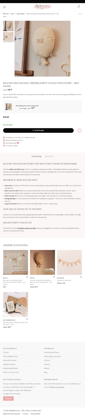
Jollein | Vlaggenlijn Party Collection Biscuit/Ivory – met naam (14, 282)
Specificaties (49, 156)
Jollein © (5, 278)
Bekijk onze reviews (57, 387)
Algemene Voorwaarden (11, 414)
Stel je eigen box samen (52, 356)
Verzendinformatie (9, 360)
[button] (67, 49)
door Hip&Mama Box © (9, 320)
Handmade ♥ (60, 278)
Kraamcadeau (20, 13)
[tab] (36, 156)
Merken (46, 368)
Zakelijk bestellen (9, 364)
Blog (45, 372)
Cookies (25, 414)
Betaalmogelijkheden (10, 368)
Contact (6, 352)
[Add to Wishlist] (79, 130)
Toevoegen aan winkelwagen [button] (12, 286)
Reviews (47, 364)
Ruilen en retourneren (11, 372)
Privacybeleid (35, 414)
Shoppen (8, 398)
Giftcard (47, 360)
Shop (12, 13)
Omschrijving (36, 156)
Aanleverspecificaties (51, 352)
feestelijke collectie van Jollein (27, 228)
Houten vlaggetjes (64, 280)
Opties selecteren (62, 282)
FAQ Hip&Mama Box (10, 356)
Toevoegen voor (27, 108)
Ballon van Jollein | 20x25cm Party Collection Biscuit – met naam (41, 282)
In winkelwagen (38, 130)
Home (7, 13)
